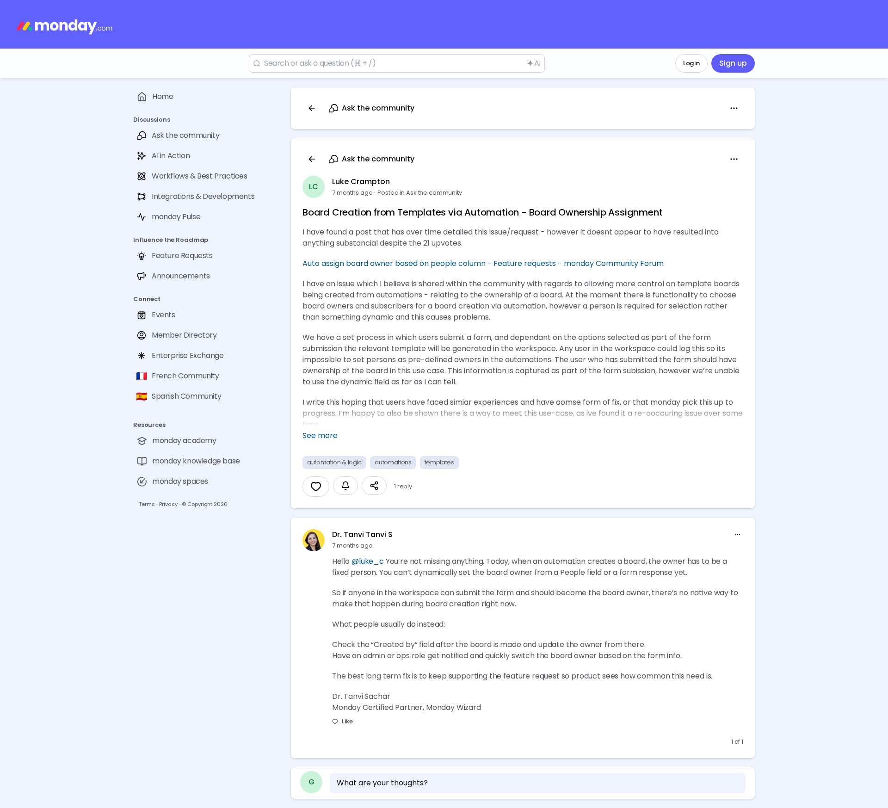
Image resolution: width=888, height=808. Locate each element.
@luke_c (368, 561)
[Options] (734, 108)
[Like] (315, 486)
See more (320, 435)
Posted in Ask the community (419, 192)
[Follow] (345, 485)
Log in (691, 63)
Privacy (168, 504)
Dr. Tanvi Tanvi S (362, 534)
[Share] (374, 485)
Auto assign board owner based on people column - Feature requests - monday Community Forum (483, 263)
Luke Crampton (361, 181)
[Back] (311, 108)
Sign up (733, 63)
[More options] (737, 534)
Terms (146, 504)
